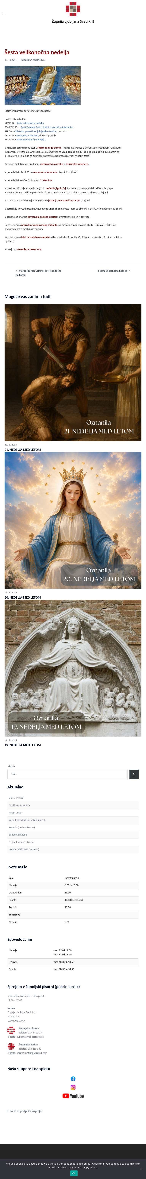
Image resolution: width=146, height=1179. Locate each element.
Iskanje (11, 766)
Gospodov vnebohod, (28, 135)
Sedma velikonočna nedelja (31, 139)
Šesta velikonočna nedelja (30, 123)
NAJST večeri (15, 812)
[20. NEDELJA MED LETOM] (73, 520)
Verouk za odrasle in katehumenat (27, 820)
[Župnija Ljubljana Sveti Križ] (73, 14)
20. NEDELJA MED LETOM (23, 598)
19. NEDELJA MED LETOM (23, 745)
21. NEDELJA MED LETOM (23, 450)
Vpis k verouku (16, 798)
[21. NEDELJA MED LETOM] (73, 372)
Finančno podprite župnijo (24, 1111)
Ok (74, 1173)
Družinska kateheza (19, 805)
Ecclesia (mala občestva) (22, 827)
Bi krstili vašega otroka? (21, 842)
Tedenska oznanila (33, 60)
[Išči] (134, 774)
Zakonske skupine (18, 834)
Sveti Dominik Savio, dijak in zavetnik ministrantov (47, 127)
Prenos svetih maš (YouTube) (24, 849)
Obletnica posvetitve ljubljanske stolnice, (35, 131)
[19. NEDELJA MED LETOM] (73, 668)
